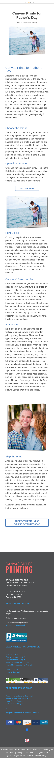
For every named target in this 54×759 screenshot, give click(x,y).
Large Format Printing (15, 701)
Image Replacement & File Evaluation (22, 713)
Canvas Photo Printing (15, 660)
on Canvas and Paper (14, 704)
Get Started (27, 188)
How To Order (11, 654)
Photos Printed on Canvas (16, 699)
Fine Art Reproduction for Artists (18, 665)
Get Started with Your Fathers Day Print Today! (27, 522)
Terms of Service (12, 672)
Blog (8, 708)
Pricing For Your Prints (15, 657)
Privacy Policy (11, 669)
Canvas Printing (31, 22)
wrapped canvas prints (15, 625)
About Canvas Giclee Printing (17, 662)
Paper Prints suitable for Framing (19, 696)
